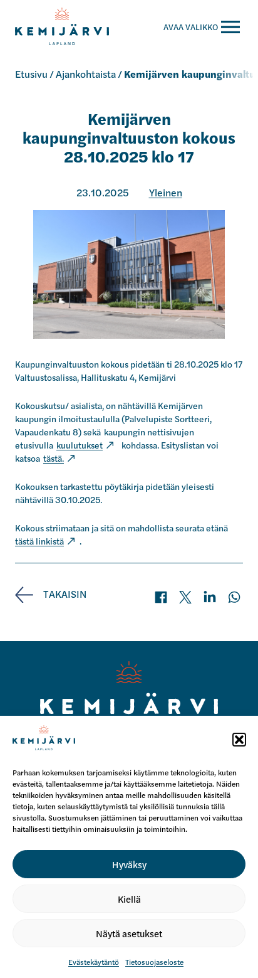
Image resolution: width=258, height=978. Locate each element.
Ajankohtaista (86, 73)
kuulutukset (79, 445)
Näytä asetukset (129, 933)
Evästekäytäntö (93, 961)
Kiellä (129, 898)
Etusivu (31, 73)
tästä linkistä (39, 540)
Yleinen (165, 192)
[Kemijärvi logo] (129, 697)
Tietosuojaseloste (154, 961)
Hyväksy (129, 864)
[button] (239, 739)
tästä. (53, 458)
